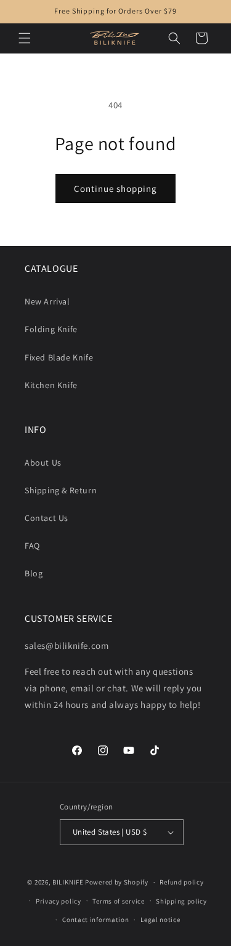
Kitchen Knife (51, 385)
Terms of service (118, 901)
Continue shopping (115, 188)
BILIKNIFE (67, 882)
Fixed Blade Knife (59, 357)
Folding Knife (51, 329)
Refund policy (181, 882)
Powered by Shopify (116, 882)
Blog (34, 573)
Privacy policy (58, 901)
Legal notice (160, 919)
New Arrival (47, 301)
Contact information (95, 919)
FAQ (32, 545)
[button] (24, 38)
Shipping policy (181, 901)
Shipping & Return (61, 490)
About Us (43, 462)
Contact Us (46, 517)
